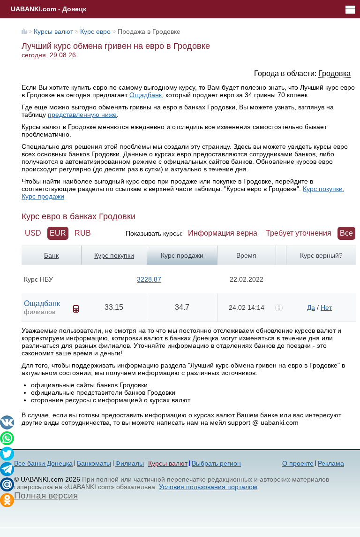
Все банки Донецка (43, 463)
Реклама (331, 463)
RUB (83, 233)
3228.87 (149, 279)
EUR (58, 233)
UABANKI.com (33, 9)
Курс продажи (43, 196)
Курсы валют (53, 31)
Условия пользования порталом (208, 487)
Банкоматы (94, 463)
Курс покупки (323, 188)
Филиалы (129, 463)
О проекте (298, 463)
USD (33, 233)
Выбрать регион (216, 463)
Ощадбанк (145, 95)
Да (311, 307)
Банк (51, 255)
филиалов (39, 311)
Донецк (74, 9)
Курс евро (95, 31)
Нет (326, 307)
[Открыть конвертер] (76, 309)
